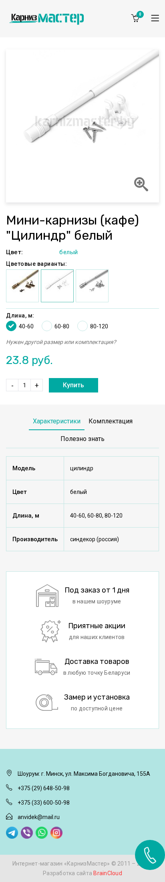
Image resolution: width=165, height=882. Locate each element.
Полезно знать (82, 439)
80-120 (99, 326)
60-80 (61, 326)
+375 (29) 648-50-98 (44, 788)
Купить (73, 385)
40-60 (26, 326)
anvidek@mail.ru (39, 817)
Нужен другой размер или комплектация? (61, 342)
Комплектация (111, 421)
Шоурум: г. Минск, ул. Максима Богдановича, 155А (84, 774)
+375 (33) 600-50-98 (44, 802)
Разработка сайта (82, 873)
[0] (135, 18)
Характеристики (56, 421)
